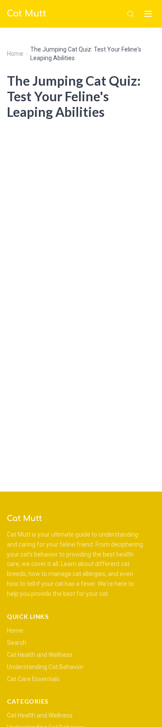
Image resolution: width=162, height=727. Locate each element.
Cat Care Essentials (33, 679)
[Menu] (148, 14)
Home (15, 53)
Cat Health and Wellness (40, 654)
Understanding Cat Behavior (45, 666)
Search (16, 642)
